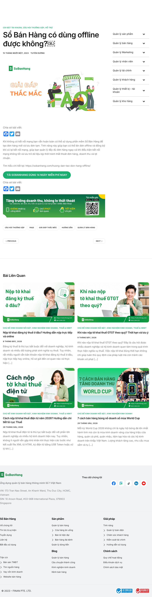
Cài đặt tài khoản (12, 27)
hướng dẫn (67, 228)
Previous (11, 241)
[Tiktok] (129, 483)
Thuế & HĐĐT (65, 328)
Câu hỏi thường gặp (33, 27)
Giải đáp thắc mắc (48, 228)
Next (98, 241)
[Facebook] (114, 483)
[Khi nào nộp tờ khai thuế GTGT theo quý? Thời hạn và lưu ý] (113, 302)
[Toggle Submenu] (144, 33)
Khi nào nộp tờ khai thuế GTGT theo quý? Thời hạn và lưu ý (112, 332)
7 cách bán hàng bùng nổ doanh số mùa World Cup (108, 418)
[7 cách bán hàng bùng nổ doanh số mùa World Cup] (113, 387)
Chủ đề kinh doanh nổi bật (17, 328)
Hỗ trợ (49, 27)
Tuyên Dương (38, 53)
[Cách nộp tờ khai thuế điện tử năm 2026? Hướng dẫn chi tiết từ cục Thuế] (39, 387)
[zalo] (121, 483)
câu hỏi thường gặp (14, 228)
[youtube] (144, 483)
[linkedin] (136, 483)
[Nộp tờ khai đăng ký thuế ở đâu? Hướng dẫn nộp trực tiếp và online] (39, 302)
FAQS (32, 228)
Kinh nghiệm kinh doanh (45, 328)
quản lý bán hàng (86, 228)
